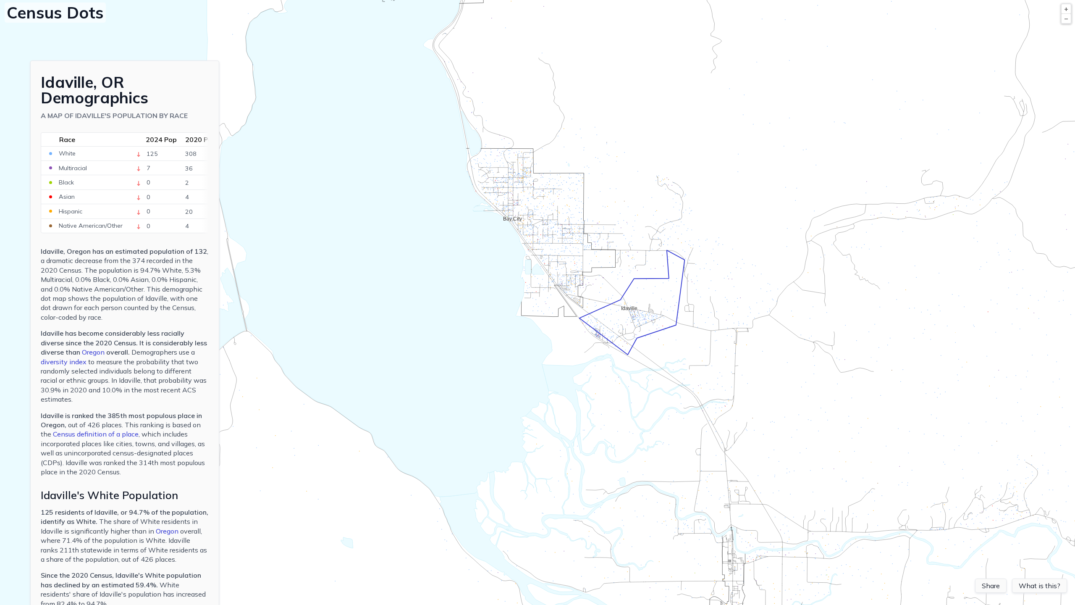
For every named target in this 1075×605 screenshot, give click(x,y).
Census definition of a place (96, 434)
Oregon (93, 352)
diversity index (64, 362)
